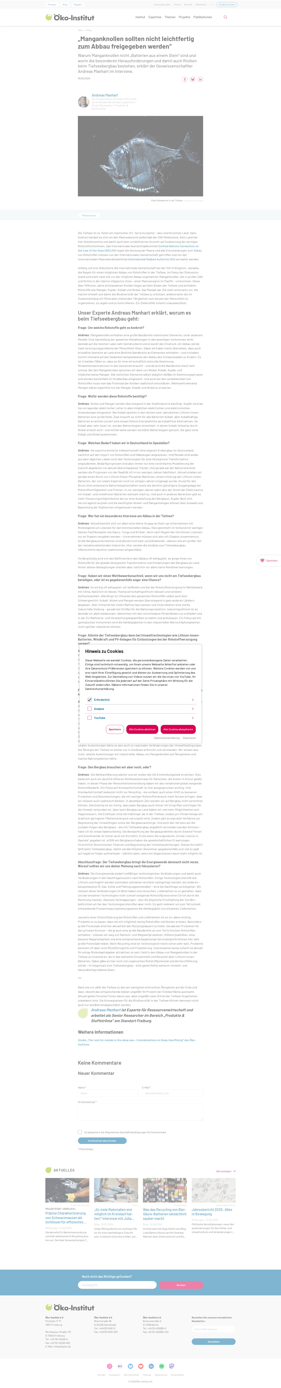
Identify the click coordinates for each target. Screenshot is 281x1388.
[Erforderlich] (90, 700)
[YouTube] (90, 718)
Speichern (115, 729)
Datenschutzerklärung (99, 689)
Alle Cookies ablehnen (142, 729)
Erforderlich (102, 699)
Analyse (99, 708)
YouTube (99, 718)
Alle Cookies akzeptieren (178, 729)
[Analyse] (90, 709)
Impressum (189, 737)
